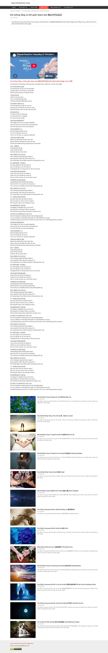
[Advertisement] (54, 39)
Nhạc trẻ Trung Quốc (15, 11)
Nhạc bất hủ (23, 7)
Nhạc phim (34, 7)
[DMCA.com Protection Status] (16, 649)
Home (14, 7)
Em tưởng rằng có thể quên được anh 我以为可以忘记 (35, 11)
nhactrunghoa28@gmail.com (21, 645)
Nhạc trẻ (44, 7)
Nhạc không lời (55, 7)
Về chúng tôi (68, 7)
